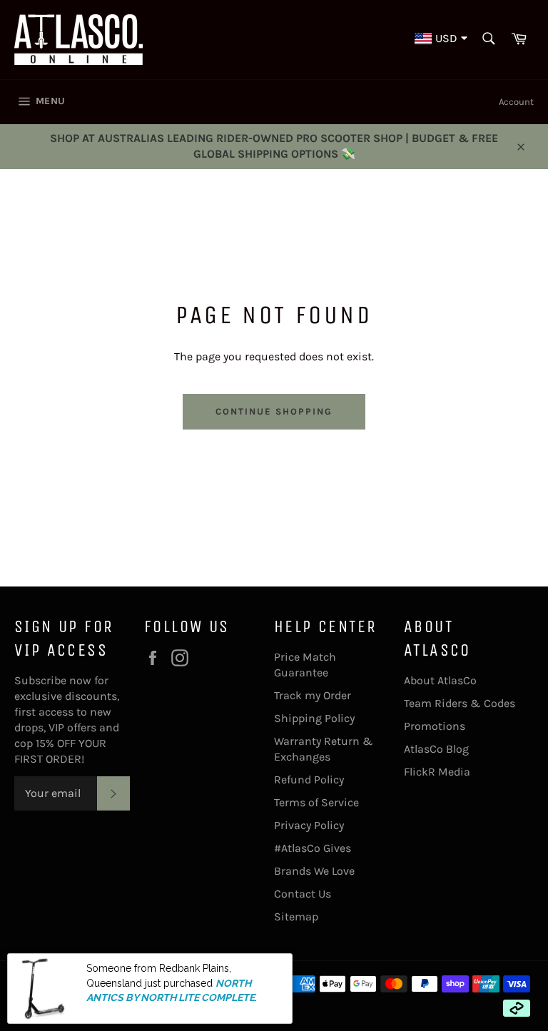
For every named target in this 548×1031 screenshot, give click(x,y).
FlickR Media (437, 771)
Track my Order (312, 695)
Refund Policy (309, 779)
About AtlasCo (440, 680)
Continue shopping (273, 411)
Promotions (434, 726)
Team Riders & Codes (459, 703)
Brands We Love (314, 871)
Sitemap (296, 916)
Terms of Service (316, 802)
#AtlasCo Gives (312, 848)
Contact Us (302, 893)
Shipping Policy (314, 718)
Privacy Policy (309, 825)
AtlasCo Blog (436, 749)
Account (516, 101)
